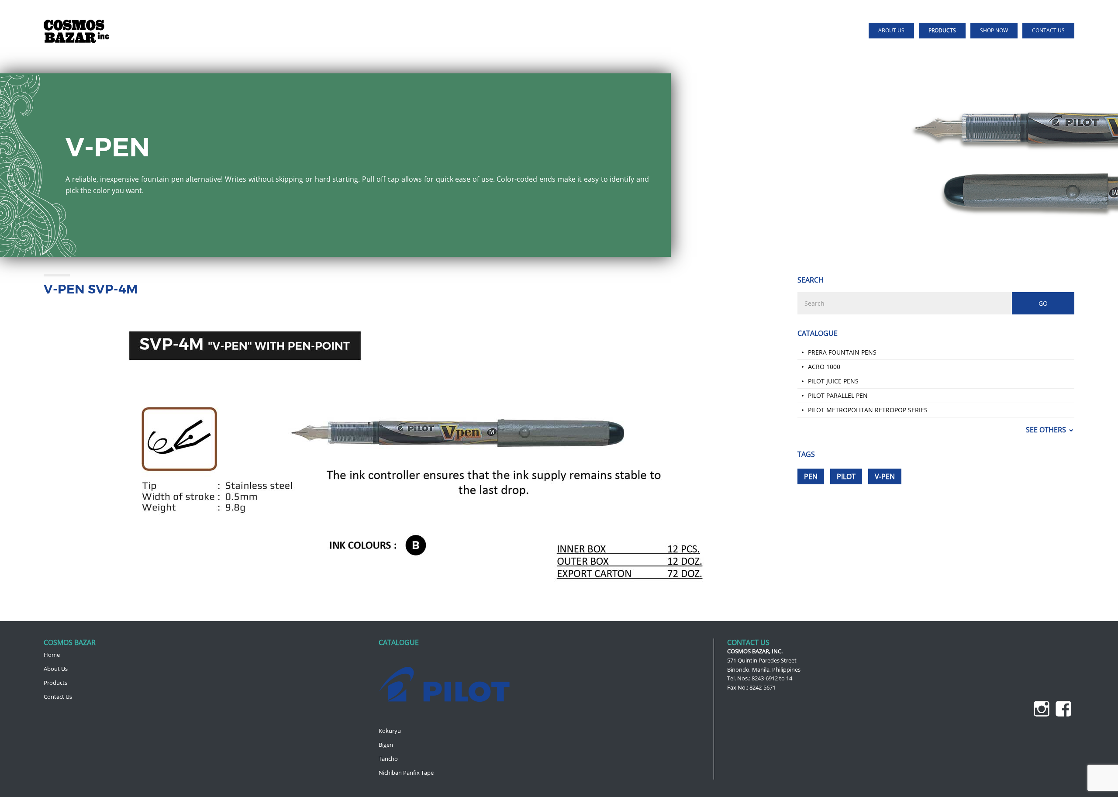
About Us (56, 669)
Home (52, 655)
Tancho (388, 758)
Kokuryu (390, 731)
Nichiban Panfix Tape (406, 772)
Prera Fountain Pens (842, 352)
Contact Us (58, 696)
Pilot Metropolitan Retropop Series (868, 410)
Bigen (386, 745)
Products (55, 683)
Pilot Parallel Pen (838, 395)
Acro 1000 (824, 366)
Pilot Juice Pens (833, 381)
